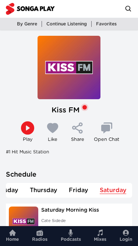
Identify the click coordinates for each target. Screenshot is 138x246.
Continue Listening (66, 24)
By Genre (27, 24)
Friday (78, 190)
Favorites (106, 24)
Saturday (113, 190)
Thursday (43, 190)
